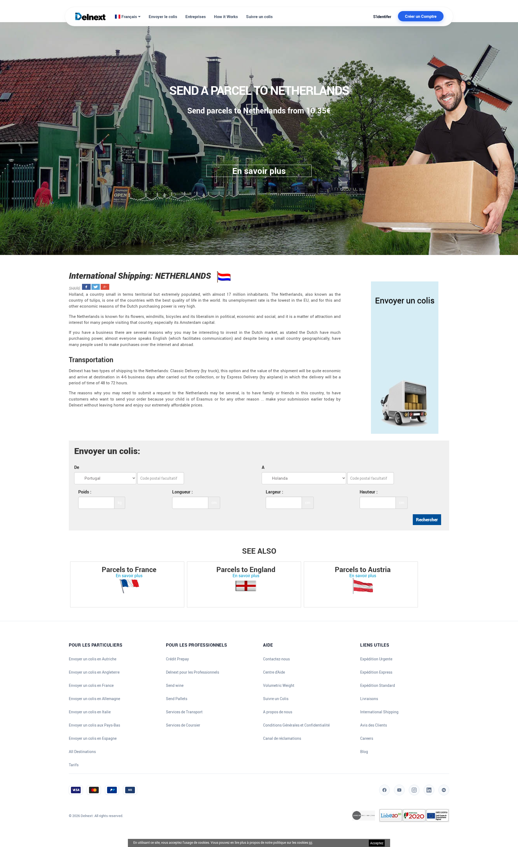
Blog (364, 752)
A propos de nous (277, 712)
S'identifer (382, 16)
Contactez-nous (276, 659)
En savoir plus (129, 576)
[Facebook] (384, 790)
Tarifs (74, 765)
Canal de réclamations (282, 738)
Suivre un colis (259, 16)
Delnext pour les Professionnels (192, 672)
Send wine (174, 685)
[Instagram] (414, 790)
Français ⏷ (130, 16)
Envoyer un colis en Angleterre (94, 672)
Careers (366, 738)
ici (310, 842)
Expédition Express (376, 672)
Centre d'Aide (274, 672)
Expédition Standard (377, 685)
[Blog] (443, 790)
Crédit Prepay (177, 659)
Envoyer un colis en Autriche (92, 659)
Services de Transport (184, 712)
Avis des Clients (373, 725)
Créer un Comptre (421, 16)
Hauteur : (369, 492)
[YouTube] (399, 790)
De (76, 467)
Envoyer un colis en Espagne (93, 738)
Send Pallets (176, 699)
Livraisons (369, 699)
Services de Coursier (183, 725)
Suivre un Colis (275, 699)
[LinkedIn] (429, 790)
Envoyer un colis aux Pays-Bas (94, 725)
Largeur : (274, 492)
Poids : (84, 492)
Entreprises (195, 16)
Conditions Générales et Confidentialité (296, 725)
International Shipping (379, 712)
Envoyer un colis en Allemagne (94, 699)
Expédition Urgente (376, 659)
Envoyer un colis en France (91, 685)
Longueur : (182, 492)
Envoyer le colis (163, 16)
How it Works (226, 16)
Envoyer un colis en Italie (90, 712)
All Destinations (82, 752)
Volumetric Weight (278, 685)
